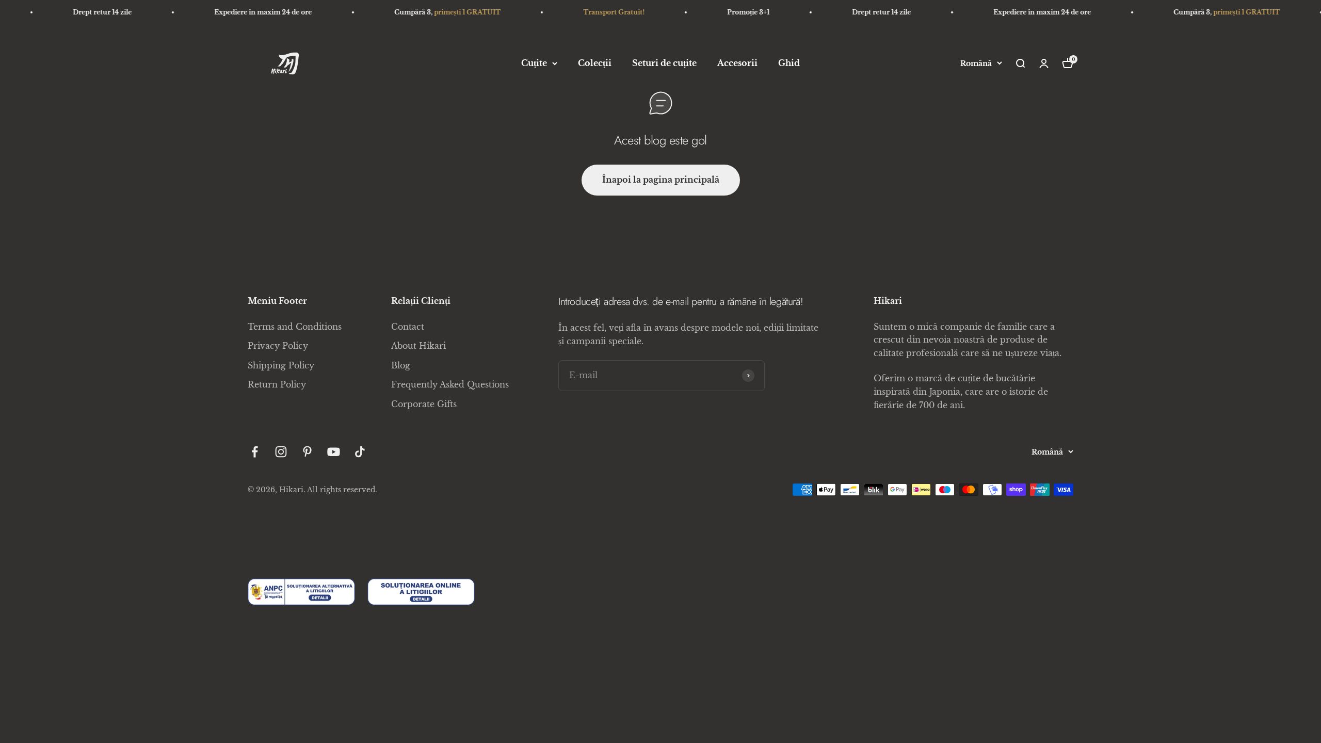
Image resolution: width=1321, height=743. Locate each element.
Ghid (789, 63)
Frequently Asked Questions (450, 384)
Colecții (594, 63)
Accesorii (737, 63)
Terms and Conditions (295, 326)
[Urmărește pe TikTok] (360, 452)
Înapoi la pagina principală (660, 179)
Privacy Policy (278, 346)
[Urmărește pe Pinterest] (307, 452)
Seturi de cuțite (664, 63)
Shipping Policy (281, 365)
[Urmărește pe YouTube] (334, 452)
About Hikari (418, 346)
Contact (407, 326)
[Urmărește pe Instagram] (281, 452)
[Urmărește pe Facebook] (255, 452)
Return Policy (277, 384)
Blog (400, 365)
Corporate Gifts (424, 404)
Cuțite (534, 63)
